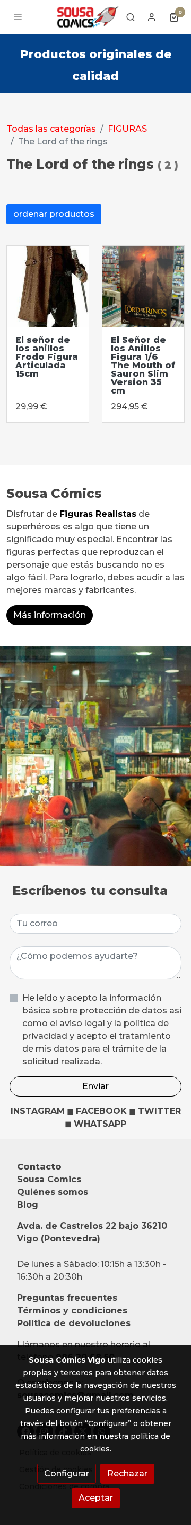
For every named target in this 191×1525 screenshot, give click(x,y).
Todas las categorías (51, 129)
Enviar (95, 1086)
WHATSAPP (100, 1124)
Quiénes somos (52, 1192)
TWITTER (159, 1111)
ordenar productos (53, 214)
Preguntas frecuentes (67, 1298)
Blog (27, 1205)
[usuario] (151, 17)
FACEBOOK (101, 1111)
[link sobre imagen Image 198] (143, 286)
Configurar (66, 1473)
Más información (49, 615)
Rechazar (127, 1473)
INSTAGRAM (38, 1111)
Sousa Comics (49, 1179)
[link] (87, 17)
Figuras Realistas (97, 514)
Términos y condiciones (72, 1310)
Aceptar (96, 1498)
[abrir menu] (18, 17)
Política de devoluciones (74, 1323)
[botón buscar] (130, 17)
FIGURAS (127, 129)
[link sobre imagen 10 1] (48, 286)
